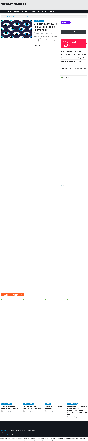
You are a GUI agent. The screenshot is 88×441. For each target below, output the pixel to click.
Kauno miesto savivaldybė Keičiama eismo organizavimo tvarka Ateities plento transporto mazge (72, 63)
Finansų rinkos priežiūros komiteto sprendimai (73, 58)
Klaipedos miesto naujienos (48, 438)
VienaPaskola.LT (14, 4)
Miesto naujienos (61, 438)
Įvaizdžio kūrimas (80, 438)
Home (3, 16)
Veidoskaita (3, 440)
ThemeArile (17, 435)
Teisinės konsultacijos (23, 438)
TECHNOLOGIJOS (35, 11)
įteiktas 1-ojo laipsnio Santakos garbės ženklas (73, 54)
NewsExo (9, 435)
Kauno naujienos (33, 440)
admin (37, 33)
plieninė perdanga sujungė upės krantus (71, 51)
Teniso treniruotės (12, 440)
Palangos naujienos (54, 440)
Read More (38, 45)
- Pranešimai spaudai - (23, 440)
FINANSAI (16, 11)
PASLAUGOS (53, 11)
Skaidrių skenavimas (35, 438)
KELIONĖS (44, 11)
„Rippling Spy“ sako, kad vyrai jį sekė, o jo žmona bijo (20, 16)
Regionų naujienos (43, 440)
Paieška (65, 22)
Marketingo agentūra (11, 438)
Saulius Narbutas (70, 438)
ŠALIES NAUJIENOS (7, 11)
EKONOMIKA (25, 11)
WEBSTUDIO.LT (5, 431)
